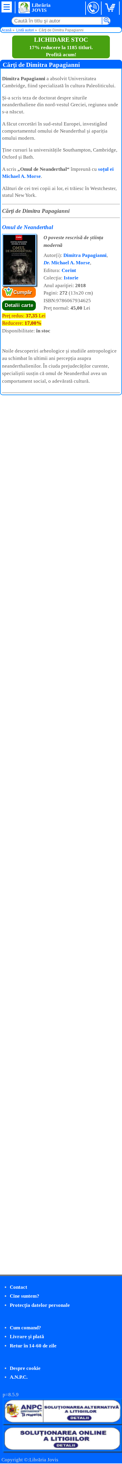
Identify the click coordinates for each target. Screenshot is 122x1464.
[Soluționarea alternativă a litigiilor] (62, 1422)
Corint (69, 270)
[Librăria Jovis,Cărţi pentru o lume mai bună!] (24, 7)
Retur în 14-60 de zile (33, 1346)
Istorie (71, 278)
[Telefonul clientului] (93, 8)
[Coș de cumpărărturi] (111, 8)
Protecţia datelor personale (40, 1305)
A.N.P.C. (19, 1377)
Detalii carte (19, 305)
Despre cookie (25, 1368)
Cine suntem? (24, 1296)
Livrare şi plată (27, 1336)
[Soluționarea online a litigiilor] (62, 1450)
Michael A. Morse (67, 263)
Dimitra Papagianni (85, 255)
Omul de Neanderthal (27, 227)
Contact (18, 1287)
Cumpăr (22, 292)
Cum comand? (25, 1328)
